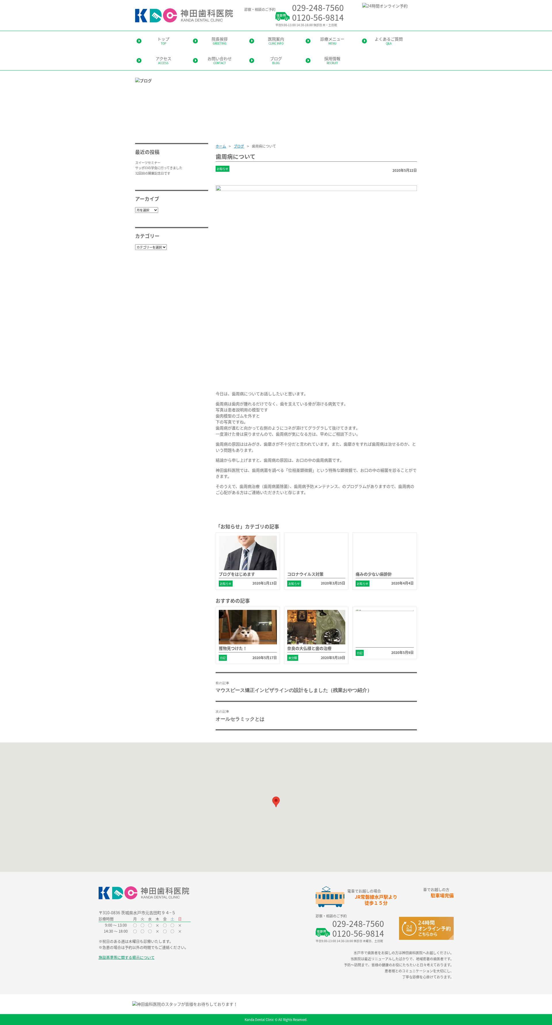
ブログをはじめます (237, 574)
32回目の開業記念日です (152, 173)
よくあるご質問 (389, 40)
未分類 (292, 658)
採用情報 (332, 60)
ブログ (276, 60)
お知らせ (222, 169)
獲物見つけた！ (233, 648)
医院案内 (276, 40)
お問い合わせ (220, 60)
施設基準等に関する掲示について (127, 957)
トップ (163, 40)
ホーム (221, 146)
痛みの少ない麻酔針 (374, 574)
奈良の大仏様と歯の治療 (309, 648)
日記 (223, 658)
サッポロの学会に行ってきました (158, 168)
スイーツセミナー (147, 162)
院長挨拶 (220, 40)
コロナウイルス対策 (305, 574)
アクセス (163, 60)
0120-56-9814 (318, 17)
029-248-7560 (318, 7)
